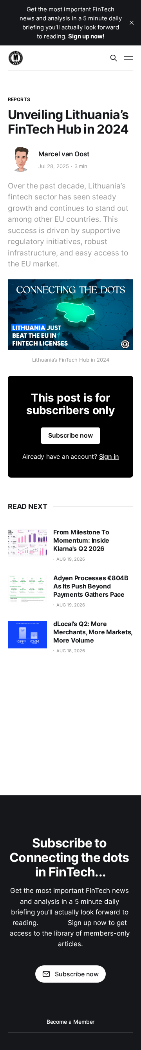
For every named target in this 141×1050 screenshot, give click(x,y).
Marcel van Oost (63, 154)
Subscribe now (70, 435)
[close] (131, 22)
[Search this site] (113, 58)
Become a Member (71, 1021)
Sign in (109, 456)
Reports (19, 99)
